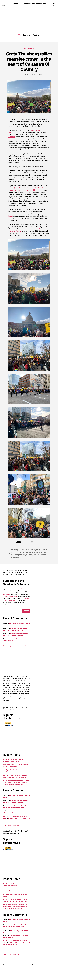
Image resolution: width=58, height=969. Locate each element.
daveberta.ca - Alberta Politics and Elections (29, 3)
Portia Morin (21, 556)
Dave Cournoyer (18, 75)
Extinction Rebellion (15, 190)
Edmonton (17, 552)
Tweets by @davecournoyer (11, 825)
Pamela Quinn (14, 556)
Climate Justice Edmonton (17, 188)
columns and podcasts (18, 589)
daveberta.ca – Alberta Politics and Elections (21, 965)
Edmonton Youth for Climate (37, 188)
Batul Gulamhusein (15, 549)
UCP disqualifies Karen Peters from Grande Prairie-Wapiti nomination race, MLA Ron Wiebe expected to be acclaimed (16, 782)
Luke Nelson (22, 554)
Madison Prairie (37, 554)
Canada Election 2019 (37, 549)
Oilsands (43, 554)
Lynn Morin (29, 554)
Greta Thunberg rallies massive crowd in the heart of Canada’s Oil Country (29, 61)
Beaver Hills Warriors (34, 190)
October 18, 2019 (31, 75)
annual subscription (11, 597)
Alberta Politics (29, 48)
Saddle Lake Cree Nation (31, 556)
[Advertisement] (29, 23)
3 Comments (43, 75)
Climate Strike (34, 550)
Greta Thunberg (14, 554)
